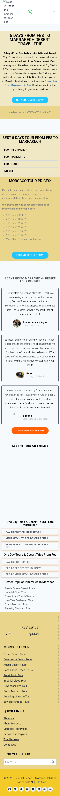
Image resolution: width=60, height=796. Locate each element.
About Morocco (12, 723)
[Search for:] (30, 761)
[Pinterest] (38, 789)
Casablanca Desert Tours (18, 670)
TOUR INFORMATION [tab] (15, 149)
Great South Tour (13, 675)
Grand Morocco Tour (15, 691)
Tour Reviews (11, 739)
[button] (30, 532)
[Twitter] (21, 789)
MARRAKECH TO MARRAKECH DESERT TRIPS (26, 545)
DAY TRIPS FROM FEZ (18, 561)
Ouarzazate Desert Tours (17, 659)
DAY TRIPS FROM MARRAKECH (23, 532)
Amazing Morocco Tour (16, 696)
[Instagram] (27, 789)
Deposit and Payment (15, 734)
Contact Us (9, 744)
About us (8, 718)
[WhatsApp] (30, 12)
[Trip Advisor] (44, 789)
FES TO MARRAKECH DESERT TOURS (27, 574)
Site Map (41, 782)
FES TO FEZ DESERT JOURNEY (23, 568)
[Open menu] (54, 12)
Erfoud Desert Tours (15, 654)
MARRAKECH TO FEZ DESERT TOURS (27, 538)
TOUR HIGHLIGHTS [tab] (14, 156)
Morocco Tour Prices (15, 728)
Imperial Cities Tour (14, 680)
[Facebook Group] (15, 789)
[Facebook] (9, 789)
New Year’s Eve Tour (15, 685)
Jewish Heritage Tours (16, 701)
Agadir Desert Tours (15, 664)
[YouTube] (32, 789)
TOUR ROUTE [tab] (11, 163)
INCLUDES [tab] (9, 171)
